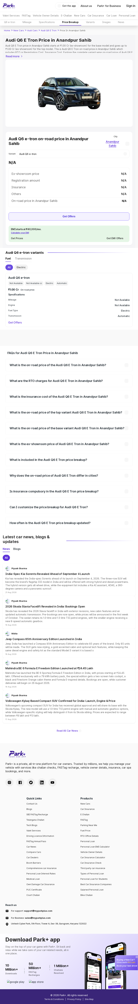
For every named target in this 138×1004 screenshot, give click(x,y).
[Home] (9, 6)
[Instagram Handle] (9, 782)
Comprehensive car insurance (41, 868)
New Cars (18, 30)
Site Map (89, 999)
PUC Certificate (34, 889)
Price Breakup (70, 22)
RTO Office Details (89, 836)
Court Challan (33, 895)
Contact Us (31, 803)
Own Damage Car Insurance (40, 884)
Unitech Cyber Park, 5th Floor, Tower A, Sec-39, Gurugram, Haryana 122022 (49, 923)
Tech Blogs (31, 825)
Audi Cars (32, 30)
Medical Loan (33, 879)
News (121, 22)
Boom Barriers (33, 863)
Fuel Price (85, 830)
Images (106, 22)
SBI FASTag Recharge (37, 814)
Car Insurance (87, 809)
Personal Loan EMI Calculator (95, 846)
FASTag (84, 820)
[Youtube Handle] (52, 782)
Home (7, 30)
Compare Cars (33, 852)
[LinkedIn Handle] (42, 782)
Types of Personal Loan (92, 873)
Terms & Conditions (54, 999)
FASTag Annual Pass (36, 841)
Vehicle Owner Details (91, 852)
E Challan (84, 814)
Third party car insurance (92, 868)
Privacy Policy (74, 999)
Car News (31, 846)
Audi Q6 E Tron (49, 30)
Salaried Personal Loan (92, 889)
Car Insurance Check (90, 863)
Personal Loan (87, 841)
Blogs (29, 809)
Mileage (27, 22)
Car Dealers (32, 857)
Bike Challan (86, 895)
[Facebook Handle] (20, 782)
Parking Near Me (88, 825)
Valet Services (33, 830)
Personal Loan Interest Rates (41, 873)
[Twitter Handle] (31, 782)
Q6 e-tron (9, 22)
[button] (69, 579)
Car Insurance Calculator (92, 857)
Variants (90, 22)
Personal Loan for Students (94, 879)
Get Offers (69, 216)
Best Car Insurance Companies (96, 884)
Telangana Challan (35, 820)
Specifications (47, 22)
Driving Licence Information (40, 836)
